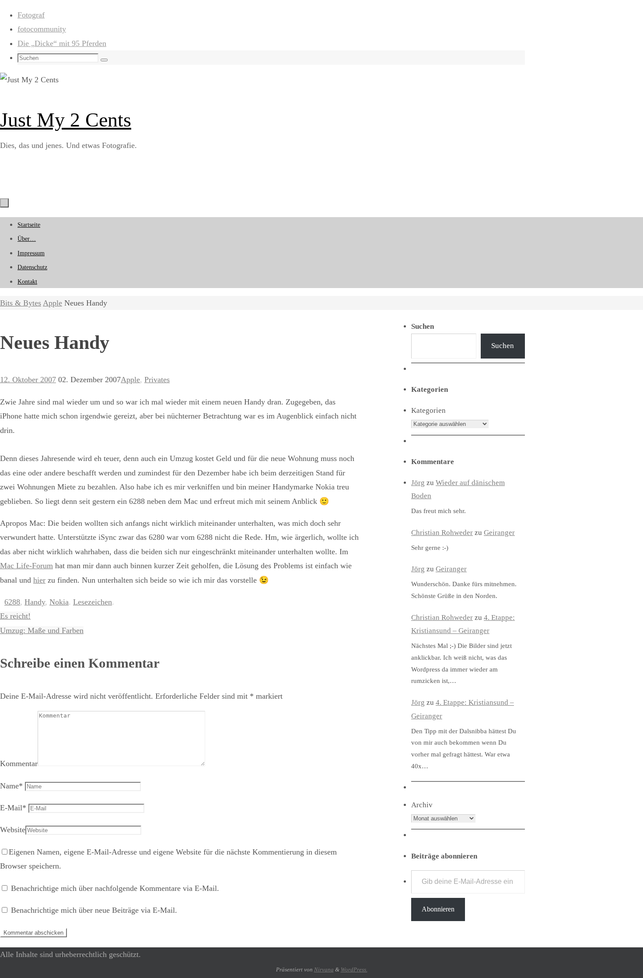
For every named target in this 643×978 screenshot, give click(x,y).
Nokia (59, 602)
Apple (52, 303)
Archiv (422, 805)
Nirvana (324, 969)
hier (39, 580)
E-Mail (13, 807)
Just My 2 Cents (65, 120)
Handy (34, 602)
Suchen (502, 345)
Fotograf (31, 15)
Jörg (418, 482)
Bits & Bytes (20, 303)
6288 (12, 602)
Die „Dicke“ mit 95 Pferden (61, 43)
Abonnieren (438, 909)
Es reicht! (15, 616)
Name (11, 785)
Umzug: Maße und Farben (42, 630)
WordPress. (354, 969)
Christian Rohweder (442, 532)
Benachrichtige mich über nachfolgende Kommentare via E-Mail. (115, 888)
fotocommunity (41, 29)
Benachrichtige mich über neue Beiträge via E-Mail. (94, 910)
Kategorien (428, 410)
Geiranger (499, 532)
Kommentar (19, 763)
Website (12, 829)
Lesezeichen (92, 602)
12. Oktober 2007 (28, 379)
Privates (157, 379)
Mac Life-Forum (26, 565)
